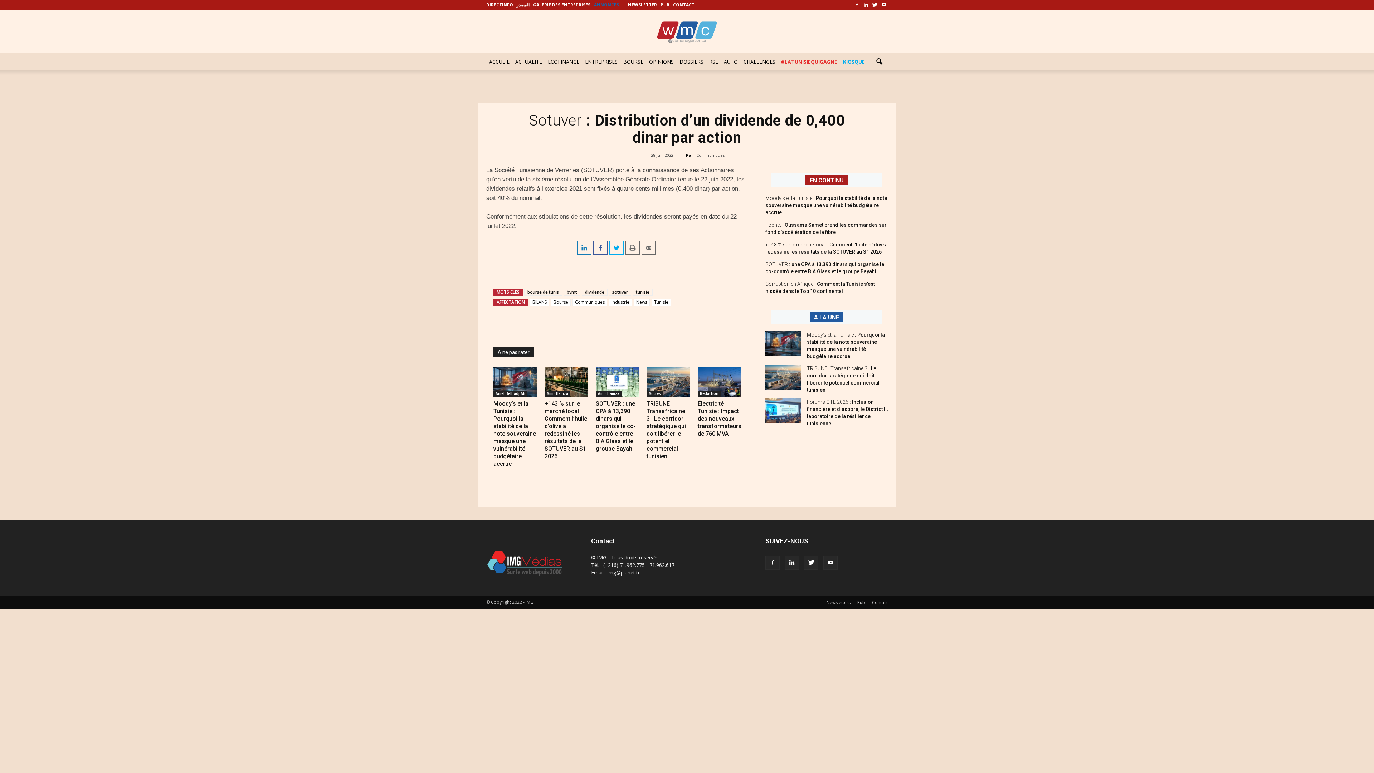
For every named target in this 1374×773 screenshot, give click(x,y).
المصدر (523, 5)
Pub (861, 603)
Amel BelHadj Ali (510, 393)
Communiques (710, 155)
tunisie (642, 292)
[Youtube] (884, 5)
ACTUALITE (528, 61)
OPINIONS (661, 61)
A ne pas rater (514, 352)
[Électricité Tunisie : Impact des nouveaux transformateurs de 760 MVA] (719, 382)
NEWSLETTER (642, 5)
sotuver (620, 292)
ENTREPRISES (601, 61)
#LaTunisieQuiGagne (809, 61)
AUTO (731, 61)
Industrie (620, 302)
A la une (826, 317)
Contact (880, 603)
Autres (655, 393)
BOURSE (633, 61)
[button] (879, 61)
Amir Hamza (557, 393)
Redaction (709, 393)
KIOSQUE (854, 61)
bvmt (572, 292)
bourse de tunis (543, 292)
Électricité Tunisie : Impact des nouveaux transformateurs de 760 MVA (719, 418)
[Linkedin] (866, 5)
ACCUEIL (499, 61)
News (641, 302)
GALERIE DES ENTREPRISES (561, 5)
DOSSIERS (691, 61)
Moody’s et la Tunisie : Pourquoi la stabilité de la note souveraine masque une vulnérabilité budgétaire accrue (514, 433)
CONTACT (684, 5)
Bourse (561, 302)
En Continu (827, 180)
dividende (594, 292)
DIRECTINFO (499, 5)
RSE (713, 61)
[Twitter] (875, 5)
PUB (665, 5)
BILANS (539, 302)
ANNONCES (606, 5)
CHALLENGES (759, 61)
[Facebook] (857, 5)
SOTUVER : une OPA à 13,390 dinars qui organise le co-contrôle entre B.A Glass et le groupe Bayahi (616, 426)
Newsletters (839, 603)
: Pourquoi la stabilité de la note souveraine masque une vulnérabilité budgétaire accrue (826, 205)
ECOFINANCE (563, 61)
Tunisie (661, 302)
